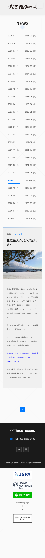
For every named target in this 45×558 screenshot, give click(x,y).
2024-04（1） (14, 81)
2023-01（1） (30, 112)
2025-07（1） (14, 51)
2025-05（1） (30, 51)
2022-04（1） (14, 134)
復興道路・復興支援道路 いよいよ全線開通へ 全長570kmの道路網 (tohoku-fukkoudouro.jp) (22, 357)
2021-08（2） (14, 157)
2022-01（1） (30, 142)
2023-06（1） (14, 104)
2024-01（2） (30, 81)
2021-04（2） (30, 165)
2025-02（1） (14, 66)
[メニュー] (40, 5)
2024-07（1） (14, 74)
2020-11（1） (30, 180)
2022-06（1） (30, 127)
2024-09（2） (30, 66)
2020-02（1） (14, 218)
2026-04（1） (14, 36)
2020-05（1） (30, 203)
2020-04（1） (14, 211)
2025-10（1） (14, 43)
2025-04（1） (14, 58)
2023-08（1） (30, 96)
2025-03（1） (30, 58)
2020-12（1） (14, 180)
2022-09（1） (14, 119)
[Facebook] (19, 449)
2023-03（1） (14, 112)
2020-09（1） (30, 188)
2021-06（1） (30, 157)
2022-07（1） (14, 127)
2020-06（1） (14, 203)
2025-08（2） (30, 43)
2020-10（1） (14, 188)
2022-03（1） (30, 134)
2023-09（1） (14, 96)
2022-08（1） (30, 119)
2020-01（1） (30, 218)
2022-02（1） (14, 142)
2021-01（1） (30, 173)
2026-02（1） (30, 36)
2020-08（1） (14, 195)
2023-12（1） (14, 89)
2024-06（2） (30, 74)
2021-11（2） (14, 150)
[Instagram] (26, 449)
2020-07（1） (30, 195)
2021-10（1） (30, 150)
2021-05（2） (14, 165)
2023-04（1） (30, 104)
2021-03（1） (14, 173)
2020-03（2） (30, 211)
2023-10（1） (30, 89)
